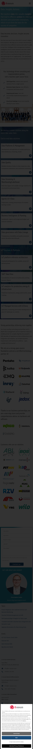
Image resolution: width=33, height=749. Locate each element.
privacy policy (26, 719)
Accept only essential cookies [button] (16, 742)
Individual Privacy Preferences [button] (16, 746)
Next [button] (16, 737)
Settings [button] (24, 720)
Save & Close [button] (16, 733)
